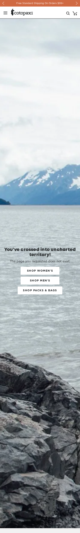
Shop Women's (40, 270)
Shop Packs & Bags (40, 290)
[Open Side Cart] (74, 13)
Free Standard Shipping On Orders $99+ (40, 3)
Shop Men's (40, 280)
